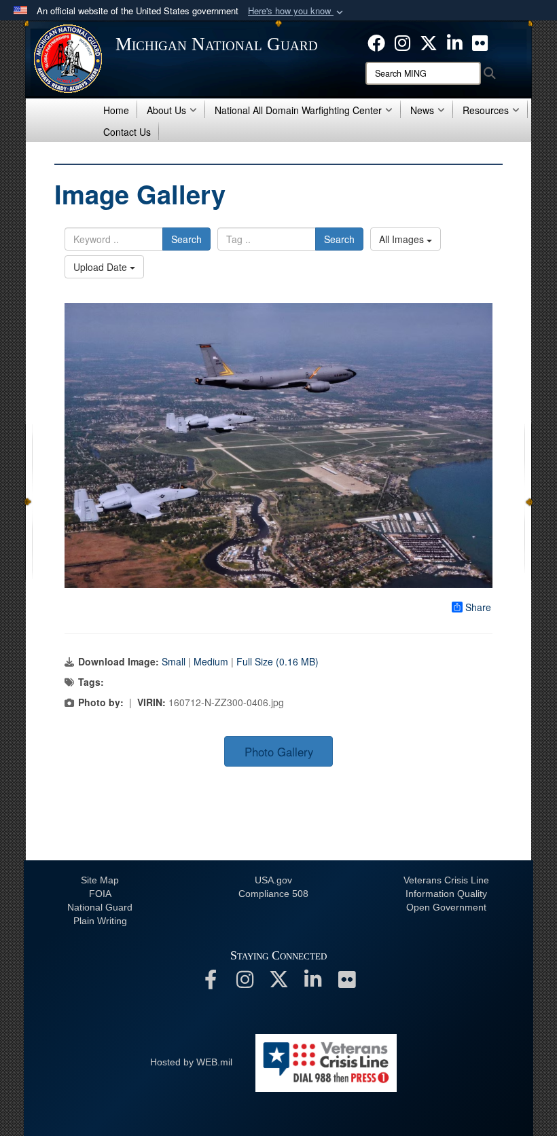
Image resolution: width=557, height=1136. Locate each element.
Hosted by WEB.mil (191, 1062)
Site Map (100, 880)
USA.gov (273, 880)
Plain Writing (100, 920)
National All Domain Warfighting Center (298, 110)
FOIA (100, 893)
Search (186, 239)
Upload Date (101, 267)
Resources (486, 110)
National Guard (99, 907)
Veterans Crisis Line (446, 880)
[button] (297, 11)
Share (478, 607)
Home (116, 110)
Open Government (446, 907)
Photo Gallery (279, 752)
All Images (403, 239)
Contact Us (127, 132)
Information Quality (446, 893)
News (422, 110)
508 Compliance (273, 893)
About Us (166, 110)
